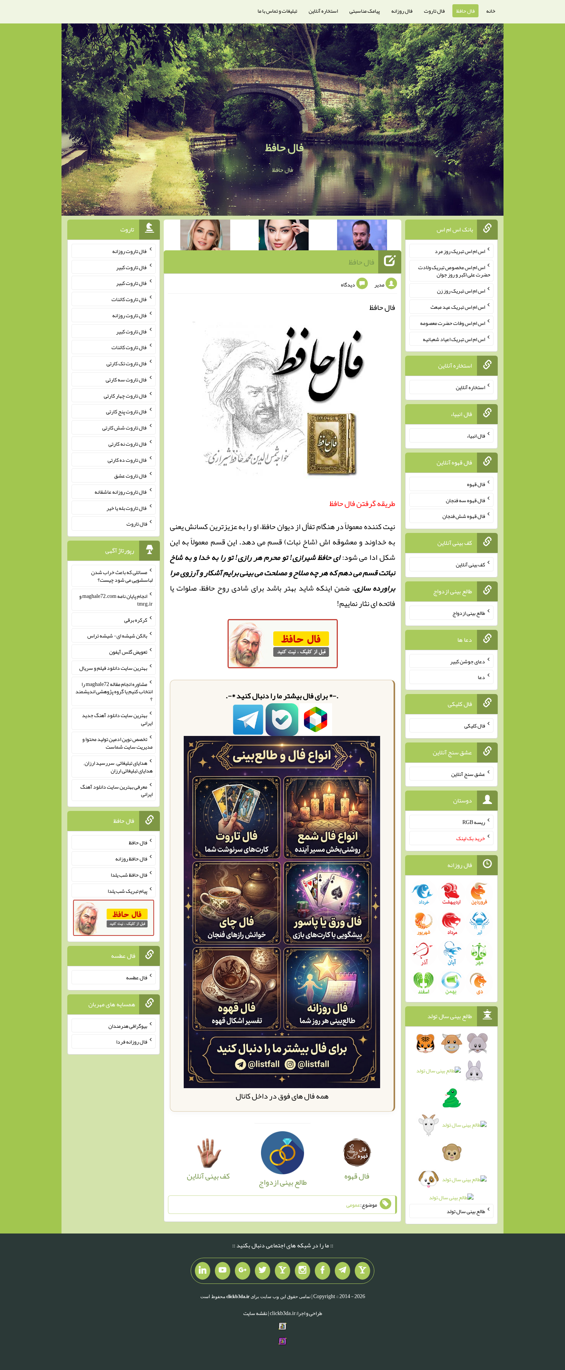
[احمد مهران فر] (362, 236)
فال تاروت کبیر (131, 266)
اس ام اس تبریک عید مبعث (457, 306)
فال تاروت (434, 10)
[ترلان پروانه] (284, 236)
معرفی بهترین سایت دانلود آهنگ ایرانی (116, 790)
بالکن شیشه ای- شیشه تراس (117, 635)
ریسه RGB (473, 822)
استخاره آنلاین (323, 10)
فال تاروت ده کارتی (127, 459)
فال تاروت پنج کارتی (126, 411)
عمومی (353, 1204)
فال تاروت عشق (130, 475)
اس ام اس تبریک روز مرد (460, 251)
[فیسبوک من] (322, 1271)
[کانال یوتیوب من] (222, 1271)
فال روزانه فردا (131, 1041)
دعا (481, 677)
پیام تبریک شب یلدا (127, 890)
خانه (490, 10)
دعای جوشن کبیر (467, 661)
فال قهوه (476, 484)
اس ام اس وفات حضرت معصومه (452, 323)
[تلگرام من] (342, 1271)
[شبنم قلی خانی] (205, 236)
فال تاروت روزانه (129, 251)
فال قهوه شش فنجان (463, 516)
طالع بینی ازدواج (468, 613)
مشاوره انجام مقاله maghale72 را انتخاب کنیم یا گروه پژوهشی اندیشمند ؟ (114, 691)
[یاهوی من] (362, 1271)
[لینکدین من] (202, 1271)
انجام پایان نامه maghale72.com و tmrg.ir (116, 600)
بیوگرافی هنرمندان (127, 1025)
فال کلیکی (474, 725)
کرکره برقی (135, 619)
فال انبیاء (476, 435)
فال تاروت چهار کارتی (125, 395)
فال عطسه (136, 977)
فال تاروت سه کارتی (126, 379)
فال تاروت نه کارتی (127, 443)
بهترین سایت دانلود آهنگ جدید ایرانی (117, 719)
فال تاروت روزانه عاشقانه (121, 491)
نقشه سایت (255, 1313)
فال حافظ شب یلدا (129, 874)
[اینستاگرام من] (302, 1271)
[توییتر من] (262, 1271)
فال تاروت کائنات (129, 299)
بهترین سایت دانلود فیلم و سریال (113, 668)
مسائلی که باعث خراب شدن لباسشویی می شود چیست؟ (122, 576)
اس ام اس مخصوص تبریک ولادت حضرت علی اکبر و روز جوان (454, 270)
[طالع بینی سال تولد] (451, 1122)
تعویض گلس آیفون (128, 651)
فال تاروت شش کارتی (124, 427)
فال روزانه (401, 10)
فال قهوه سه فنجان (465, 499)
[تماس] (282, 1271)
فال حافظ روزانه (131, 858)
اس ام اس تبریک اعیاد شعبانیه (454, 338)
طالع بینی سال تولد (466, 1211)
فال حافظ (465, 10)
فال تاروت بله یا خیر (126, 507)
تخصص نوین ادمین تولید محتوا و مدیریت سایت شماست (117, 743)
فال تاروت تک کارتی (126, 363)
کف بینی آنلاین (470, 564)
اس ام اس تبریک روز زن (461, 290)
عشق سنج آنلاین (468, 773)
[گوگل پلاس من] (242, 1271)
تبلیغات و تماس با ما (277, 10)
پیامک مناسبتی (364, 10)
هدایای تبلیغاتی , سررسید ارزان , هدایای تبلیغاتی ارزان (118, 766)
